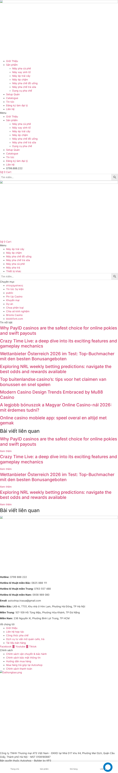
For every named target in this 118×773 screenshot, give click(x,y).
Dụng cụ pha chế (22, 90)
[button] (59, 113)
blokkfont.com (14, 318)
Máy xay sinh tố (21, 72)
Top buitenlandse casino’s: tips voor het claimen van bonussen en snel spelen (53, 382)
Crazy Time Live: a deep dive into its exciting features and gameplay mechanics (58, 343)
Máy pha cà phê (21, 68)
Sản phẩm (12, 64)
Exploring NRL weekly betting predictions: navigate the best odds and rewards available (55, 369)
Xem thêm (6, 451)
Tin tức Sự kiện (15, 289)
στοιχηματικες (14, 285)
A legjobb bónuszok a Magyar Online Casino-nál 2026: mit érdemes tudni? (56, 407)
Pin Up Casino (14, 296)
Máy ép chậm (20, 79)
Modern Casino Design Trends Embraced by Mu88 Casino (51, 394)
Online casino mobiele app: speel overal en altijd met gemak (53, 420)
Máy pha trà (13, 267)
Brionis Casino (14, 315)
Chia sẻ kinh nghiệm (17, 311)
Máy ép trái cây (21, 75)
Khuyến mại (12, 300)
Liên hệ (10, 109)
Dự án (9, 303)
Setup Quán (13, 94)
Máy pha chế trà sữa (24, 86)
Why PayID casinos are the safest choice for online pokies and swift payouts (58, 330)
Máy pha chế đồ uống (25, 83)
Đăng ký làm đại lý (17, 105)
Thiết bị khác (13, 271)
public (9, 292)
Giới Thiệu (12, 61)
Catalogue (12, 98)
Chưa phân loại (15, 307)
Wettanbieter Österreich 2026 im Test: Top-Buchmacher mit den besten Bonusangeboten (57, 356)
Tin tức (10, 101)
